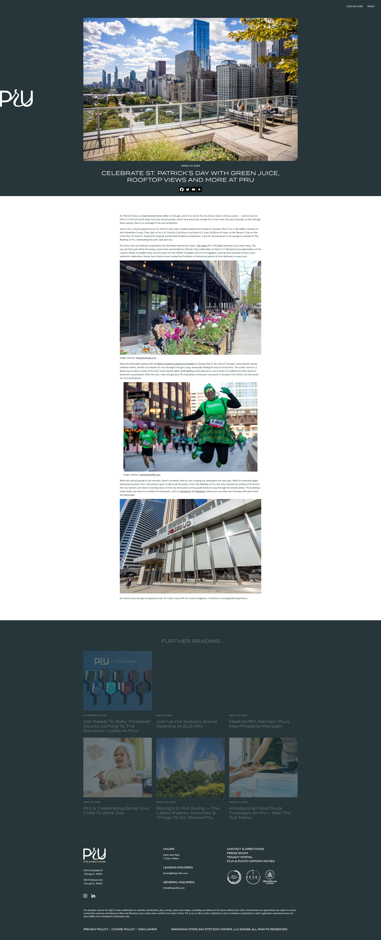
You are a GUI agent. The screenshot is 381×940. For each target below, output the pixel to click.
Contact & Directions (245, 849)
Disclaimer (147, 929)
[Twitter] (187, 189)
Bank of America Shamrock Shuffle (176, 363)
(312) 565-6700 (355, 6)
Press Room (237, 853)
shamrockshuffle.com (150, 474)
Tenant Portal (240, 857)
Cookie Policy (123, 929)
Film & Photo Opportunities (251, 861)
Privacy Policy (95, 929)
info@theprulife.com (174, 887)
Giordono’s (185, 491)
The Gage (201, 245)
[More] (199, 189)
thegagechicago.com (146, 357)
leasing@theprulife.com (175, 873)
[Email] (193, 189)
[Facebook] (181, 189)
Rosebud (200, 491)
